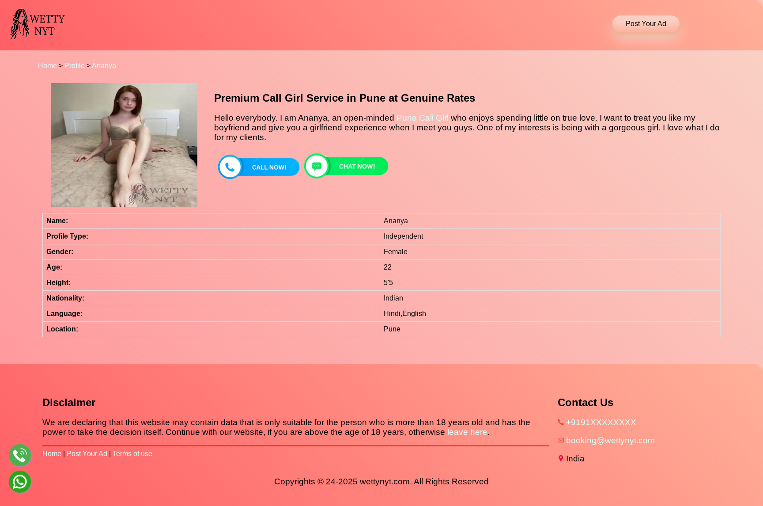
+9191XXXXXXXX (601, 422)
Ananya (104, 65)
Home (47, 65)
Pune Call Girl (423, 117)
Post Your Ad (87, 453)
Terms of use (132, 453)
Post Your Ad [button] (646, 23)
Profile (74, 65)
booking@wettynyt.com (610, 440)
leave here (467, 432)
